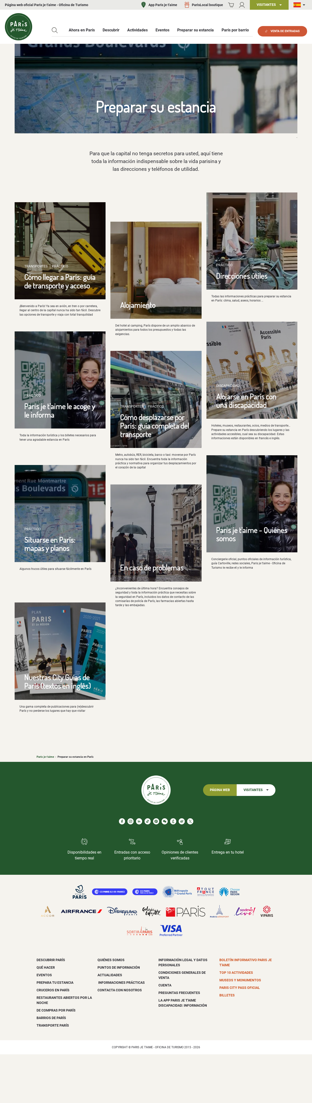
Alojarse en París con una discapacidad (246, 400)
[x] (190, 821)
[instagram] (130, 821)
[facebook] (122, 821)
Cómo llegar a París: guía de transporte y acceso (60, 281)
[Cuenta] (242, 5)
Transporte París (53, 1025)
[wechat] (165, 821)
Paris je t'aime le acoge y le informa (59, 410)
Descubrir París (51, 960)
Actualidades (110, 975)
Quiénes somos (111, 960)
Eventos (44, 975)
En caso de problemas (152, 567)
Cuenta (164, 985)
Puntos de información (119, 967)
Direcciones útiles (241, 276)
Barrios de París (51, 1018)
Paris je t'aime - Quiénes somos (251, 534)
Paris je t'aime (45, 756)
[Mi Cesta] (231, 5)
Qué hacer (46, 967)
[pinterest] (156, 821)
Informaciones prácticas (121, 982)
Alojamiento (138, 305)
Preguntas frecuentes (179, 993)
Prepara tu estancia (55, 982)
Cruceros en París (53, 990)
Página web (220, 790)
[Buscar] (55, 30)
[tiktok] (148, 821)
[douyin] (173, 821)
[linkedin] (139, 821)
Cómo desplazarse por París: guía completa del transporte (154, 425)
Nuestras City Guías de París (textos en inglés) (57, 681)
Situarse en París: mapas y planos (50, 544)
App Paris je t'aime (162, 5)
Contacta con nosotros (120, 990)
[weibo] (182, 821)
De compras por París (56, 1010)
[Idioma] (300, 5)
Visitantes (253, 790)
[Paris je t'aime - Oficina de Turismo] (18, 26)
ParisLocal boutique (207, 5)
